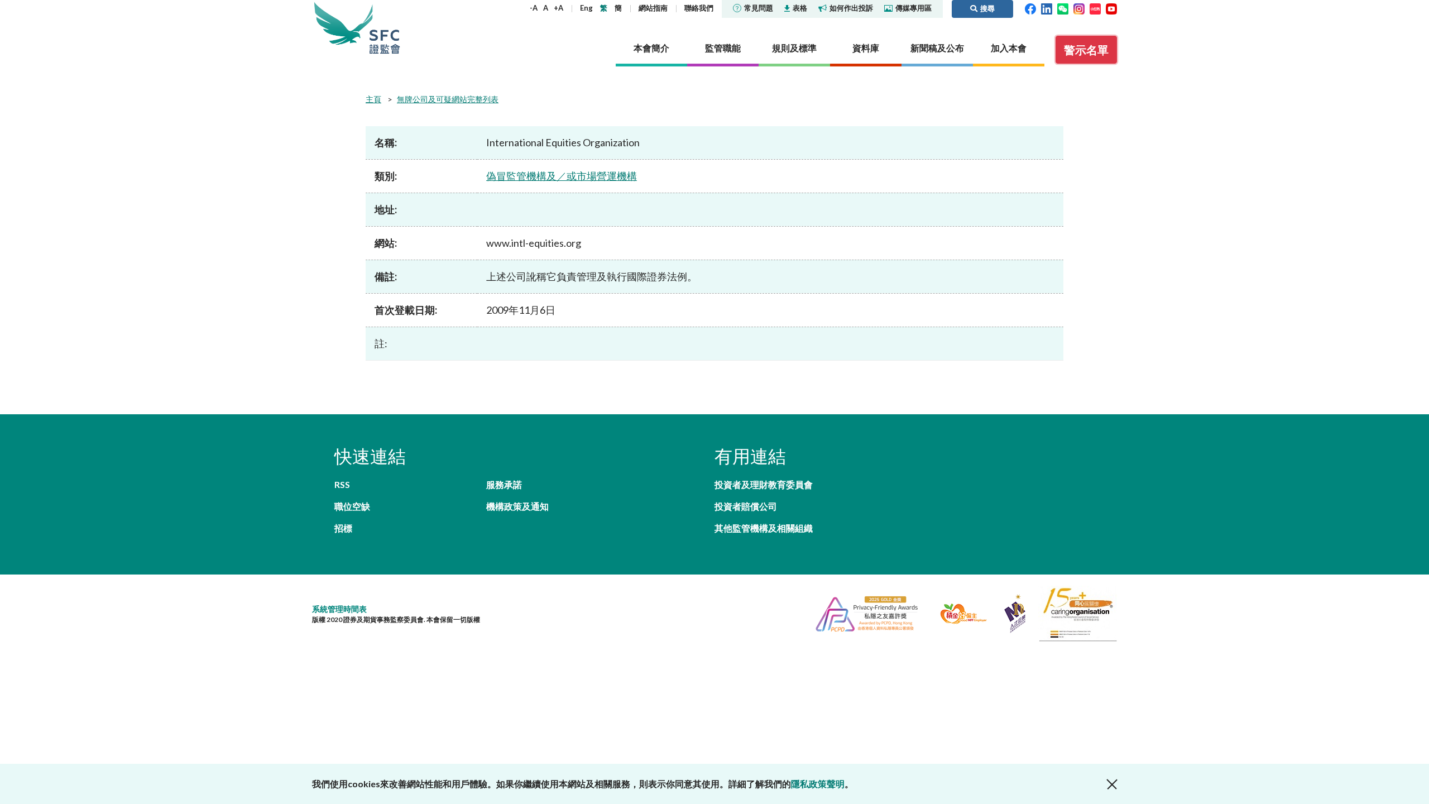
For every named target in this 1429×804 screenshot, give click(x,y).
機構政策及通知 (517, 506)
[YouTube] (1111, 7)
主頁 (373, 99)
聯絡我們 (698, 7)
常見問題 (758, 7)
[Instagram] (1079, 7)
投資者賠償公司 (745, 506)
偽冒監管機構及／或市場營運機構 (561, 176)
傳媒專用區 (913, 7)
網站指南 (653, 7)
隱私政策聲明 (818, 783)
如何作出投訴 (851, 7)
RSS (342, 484)
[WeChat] (1062, 7)
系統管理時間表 (339, 609)
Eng (586, 7)
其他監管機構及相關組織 (763, 528)
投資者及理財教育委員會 (763, 484)
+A (558, 7)
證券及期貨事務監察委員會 (384, 27)
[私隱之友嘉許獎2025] (862, 612)
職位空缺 (352, 506)
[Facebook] (1030, 7)
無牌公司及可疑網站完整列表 (447, 99)
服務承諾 (504, 484)
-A (534, 7)
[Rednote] (1095, 7)
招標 (343, 528)
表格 (800, 7)
